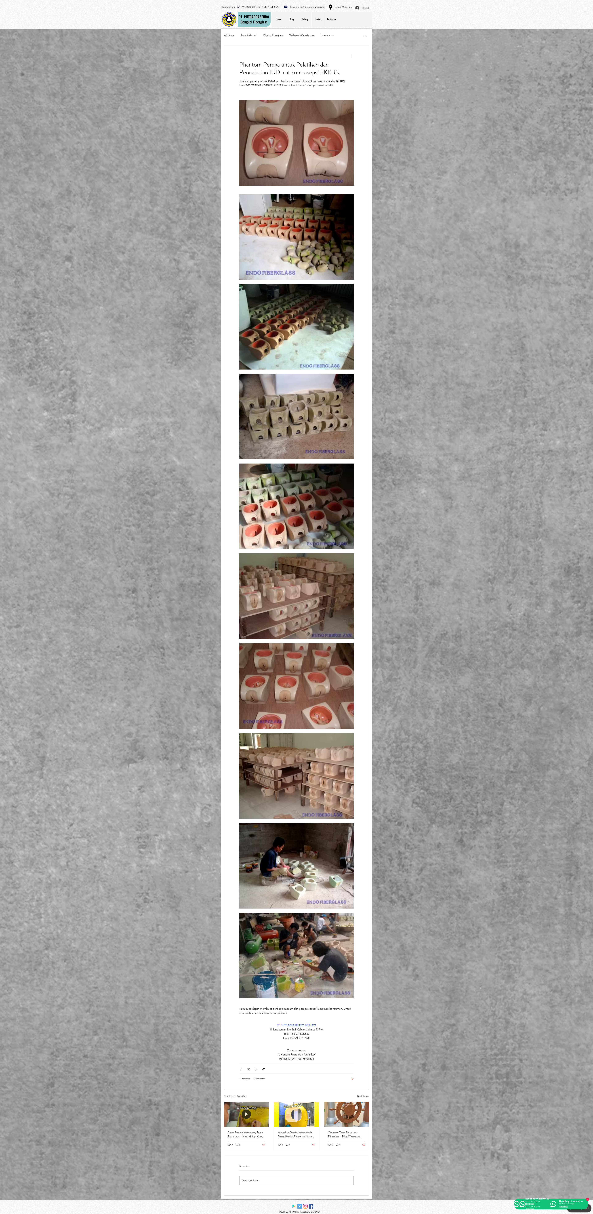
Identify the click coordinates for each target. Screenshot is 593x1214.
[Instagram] (305, 1206)
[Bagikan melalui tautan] (263, 1069)
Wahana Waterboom (302, 35)
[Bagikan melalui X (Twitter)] (248, 1069)
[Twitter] (299, 1206)
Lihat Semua (363, 1096)
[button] (365, 35)
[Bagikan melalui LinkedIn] (255, 1069)
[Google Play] (294, 1206)
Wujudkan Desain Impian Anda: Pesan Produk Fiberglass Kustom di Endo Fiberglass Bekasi (296, 1134)
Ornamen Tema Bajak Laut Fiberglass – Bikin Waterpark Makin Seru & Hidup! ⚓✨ (344, 1134)
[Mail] (286, 7)
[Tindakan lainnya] (352, 56)
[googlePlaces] (330, 7)
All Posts (229, 35)
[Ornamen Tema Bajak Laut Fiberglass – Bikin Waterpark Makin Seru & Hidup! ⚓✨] (346, 1114)
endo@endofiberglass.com (311, 6)
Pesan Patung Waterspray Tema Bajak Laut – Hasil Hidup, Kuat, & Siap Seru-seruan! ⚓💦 (245, 1134)
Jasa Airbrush (249, 35)
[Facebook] (311, 1206)
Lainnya (325, 35)
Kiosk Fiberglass (273, 35)
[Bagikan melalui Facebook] (240, 1069)
